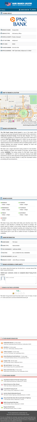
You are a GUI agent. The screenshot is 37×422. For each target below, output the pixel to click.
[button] (18, 108)
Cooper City (7, 360)
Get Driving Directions (29, 125)
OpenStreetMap (33, 121)
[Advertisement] (18, 71)
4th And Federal (8, 365)
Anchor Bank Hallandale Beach (12, 393)
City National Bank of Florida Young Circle (15, 379)
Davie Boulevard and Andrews (12, 356)
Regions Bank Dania (9, 407)
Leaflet (23, 121)
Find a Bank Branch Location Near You (18, 412)
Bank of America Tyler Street (11, 384)
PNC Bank (15, 242)
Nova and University (9, 369)
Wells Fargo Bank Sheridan (11, 402)
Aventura (6, 347)
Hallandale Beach (9, 342)
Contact (27, 414)
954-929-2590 (15, 47)
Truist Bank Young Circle (10, 388)
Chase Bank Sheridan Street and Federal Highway (17, 397)
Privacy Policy (22, 414)
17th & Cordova (8, 351)
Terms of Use (16, 414)
